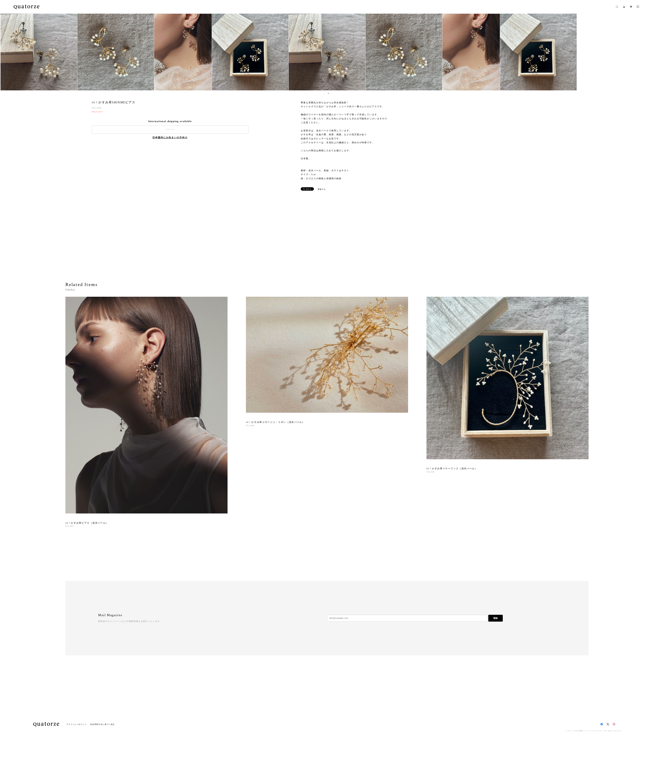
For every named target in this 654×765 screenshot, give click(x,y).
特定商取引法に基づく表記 (102, 724)
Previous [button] (5, 52)
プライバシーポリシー (76, 724)
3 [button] (328, 93)
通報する (322, 189)
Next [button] (649, 52)
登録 (495, 618)
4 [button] (330, 93)
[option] (327, 52)
